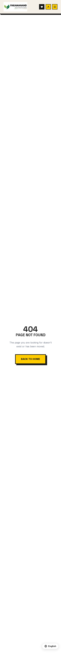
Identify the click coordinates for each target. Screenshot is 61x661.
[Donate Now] (41, 6)
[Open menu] (54, 6)
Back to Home (30, 359)
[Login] (48, 6)
